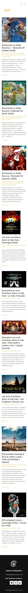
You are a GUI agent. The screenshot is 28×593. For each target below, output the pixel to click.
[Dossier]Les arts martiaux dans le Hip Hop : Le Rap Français (13, 293)
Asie (6, 55)
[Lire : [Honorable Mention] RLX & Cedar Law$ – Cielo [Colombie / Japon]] (14, 438)
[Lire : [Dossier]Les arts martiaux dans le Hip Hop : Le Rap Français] (14, 279)
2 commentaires (6, 245)
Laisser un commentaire (8, 53)
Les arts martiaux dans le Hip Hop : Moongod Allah (11, 240)
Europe (10, 55)
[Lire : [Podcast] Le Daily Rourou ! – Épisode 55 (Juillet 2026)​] (14, 29)
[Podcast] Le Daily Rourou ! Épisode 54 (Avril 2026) (12, 111)
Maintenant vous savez (17, 590)
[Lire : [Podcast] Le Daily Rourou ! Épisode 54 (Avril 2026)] (14, 92)
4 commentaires (6, 404)
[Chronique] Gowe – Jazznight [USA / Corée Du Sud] (14, 523)
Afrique (17, 53)
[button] (21, 4)
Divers (3, 118)
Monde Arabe (15, 55)
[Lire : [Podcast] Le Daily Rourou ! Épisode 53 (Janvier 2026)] (14, 157)
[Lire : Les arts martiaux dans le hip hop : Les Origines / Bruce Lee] (14, 384)
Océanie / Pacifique (6, 184)
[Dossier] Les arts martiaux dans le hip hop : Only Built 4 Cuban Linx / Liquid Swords (13, 342)
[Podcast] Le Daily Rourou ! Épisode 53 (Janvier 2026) (12, 176)
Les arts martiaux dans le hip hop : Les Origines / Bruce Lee (13, 399)
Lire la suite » (5, 75)
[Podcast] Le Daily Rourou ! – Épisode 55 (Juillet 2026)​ (13, 48)
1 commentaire (5, 298)
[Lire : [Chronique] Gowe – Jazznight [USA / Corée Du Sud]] (14, 504)
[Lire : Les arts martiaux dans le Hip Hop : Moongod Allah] (11, 222)
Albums (13, 245)
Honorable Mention (7, 466)
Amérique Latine (19, 116)
